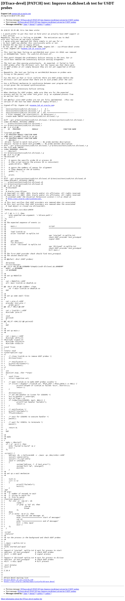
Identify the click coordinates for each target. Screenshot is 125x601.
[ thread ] (32, 24)
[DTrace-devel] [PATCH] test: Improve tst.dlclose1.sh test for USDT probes (50, 20)
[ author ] (47, 24)
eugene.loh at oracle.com (21, 14)
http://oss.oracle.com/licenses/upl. (25, 199)
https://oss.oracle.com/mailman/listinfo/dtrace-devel (29, 581)
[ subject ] (40, 24)
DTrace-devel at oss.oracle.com (18, 580)
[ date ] (25, 24)
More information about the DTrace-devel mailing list (21, 599)
